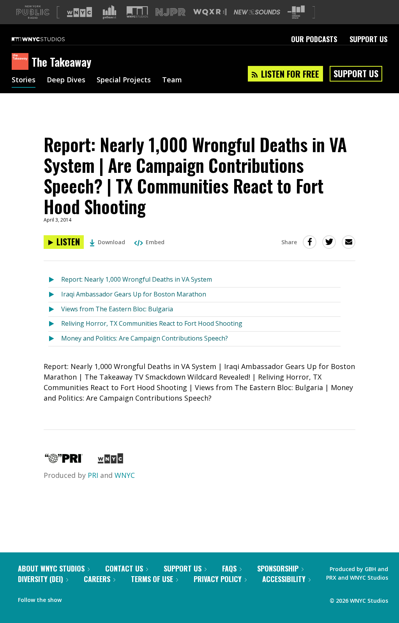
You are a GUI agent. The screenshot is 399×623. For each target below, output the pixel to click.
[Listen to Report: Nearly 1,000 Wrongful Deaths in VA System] (54, 280)
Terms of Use (152, 579)
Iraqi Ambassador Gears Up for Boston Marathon (133, 294)
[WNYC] (110, 460)
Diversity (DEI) (40, 579)
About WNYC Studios (51, 568)
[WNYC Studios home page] (48, 39)
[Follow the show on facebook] (72, 598)
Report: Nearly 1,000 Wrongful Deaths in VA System (136, 279)
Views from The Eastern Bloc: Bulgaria (117, 309)
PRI (93, 475)
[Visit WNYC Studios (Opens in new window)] (137, 12)
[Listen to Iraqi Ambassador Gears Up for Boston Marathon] (54, 295)
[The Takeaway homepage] (22, 62)
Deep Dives (66, 80)
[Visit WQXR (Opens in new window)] (209, 12)
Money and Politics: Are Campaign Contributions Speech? (144, 338)
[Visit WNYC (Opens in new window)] (79, 12)
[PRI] (64, 460)
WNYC (125, 475)
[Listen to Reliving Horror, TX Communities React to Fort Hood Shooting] (54, 324)
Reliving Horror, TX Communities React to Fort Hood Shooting (151, 323)
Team (172, 80)
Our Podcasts (314, 39)
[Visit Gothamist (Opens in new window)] (109, 12)
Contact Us (124, 568)
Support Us (368, 39)
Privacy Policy (218, 579)
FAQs (229, 568)
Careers (97, 579)
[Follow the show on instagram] (102, 598)
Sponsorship (277, 568)
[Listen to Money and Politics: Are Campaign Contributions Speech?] (54, 339)
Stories (23, 80)
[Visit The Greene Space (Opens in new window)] (296, 12)
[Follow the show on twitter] (88, 598)
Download (111, 242)
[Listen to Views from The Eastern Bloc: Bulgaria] (54, 309)
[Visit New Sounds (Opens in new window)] (257, 12)
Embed (155, 242)
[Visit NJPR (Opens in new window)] (170, 12)
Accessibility (283, 579)
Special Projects (124, 80)
